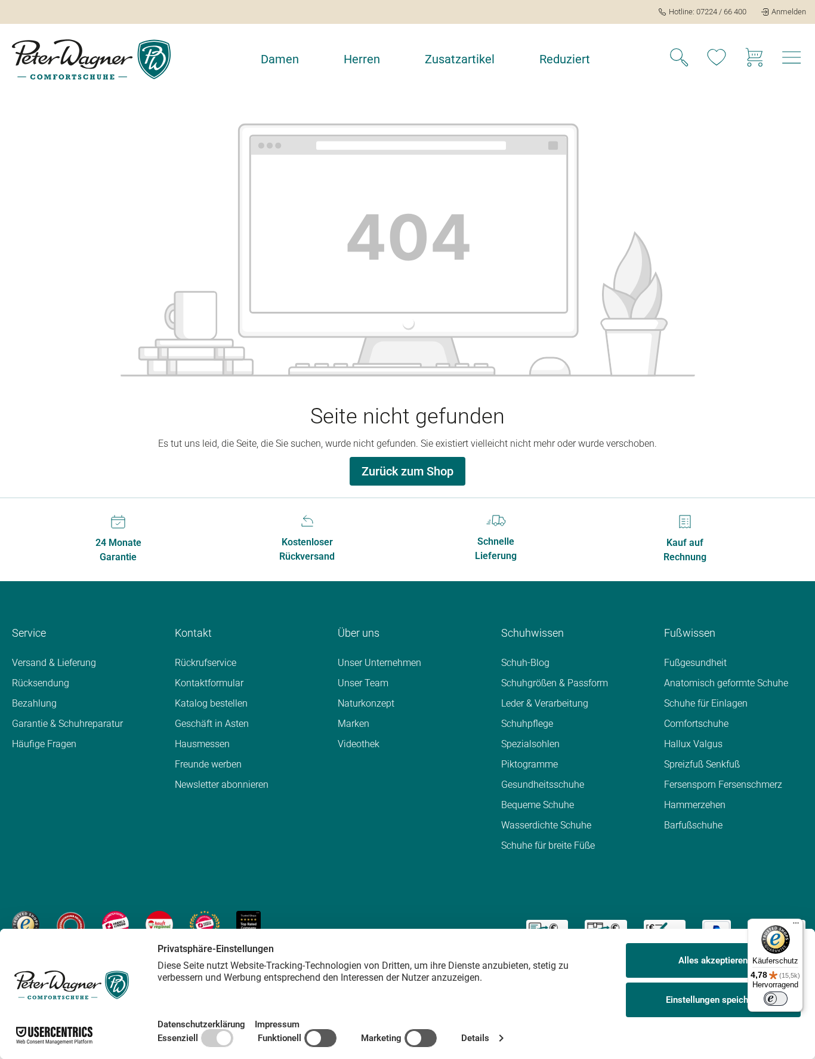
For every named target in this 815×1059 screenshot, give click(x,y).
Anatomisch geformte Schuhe (726, 683)
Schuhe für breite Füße (548, 845)
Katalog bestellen (211, 703)
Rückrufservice (205, 662)
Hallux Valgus (693, 744)
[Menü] (796, 926)
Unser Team (363, 683)
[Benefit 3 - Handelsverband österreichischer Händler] (115, 923)
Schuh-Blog (525, 662)
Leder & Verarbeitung (544, 703)
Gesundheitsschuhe (542, 784)
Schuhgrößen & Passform (554, 683)
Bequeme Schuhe (537, 805)
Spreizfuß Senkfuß (702, 764)
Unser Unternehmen (379, 662)
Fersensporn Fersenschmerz (723, 784)
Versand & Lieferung (54, 662)
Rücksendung (40, 683)
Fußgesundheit (695, 662)
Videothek (358, 744)
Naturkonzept (366, 703)
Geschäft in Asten (212, 723)
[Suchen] (679, 59)
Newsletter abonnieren (221, 784)
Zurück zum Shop (407, 471)
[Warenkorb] (754, 59)
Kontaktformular (209, 683)
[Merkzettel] (716, 59)
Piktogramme (529, 764)
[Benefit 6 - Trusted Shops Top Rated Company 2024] (248, 923)
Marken (353, 723)
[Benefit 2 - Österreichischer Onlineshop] (70, 923)
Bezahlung (34, 703)
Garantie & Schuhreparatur (67, 723)
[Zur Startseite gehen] (91, 59)
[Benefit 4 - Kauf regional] (159, 923)
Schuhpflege (527, 723)
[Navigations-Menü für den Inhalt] (791, 61)
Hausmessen (202, 744)
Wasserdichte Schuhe (546, 825)
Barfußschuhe (693, 825)
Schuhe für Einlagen (706, 703)
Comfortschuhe (696, 723)
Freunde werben (208, 764)
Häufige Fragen (44, 744)
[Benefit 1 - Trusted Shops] (25, 923)
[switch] (776, 999)
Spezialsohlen (530, 744)
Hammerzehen (695, 805)
